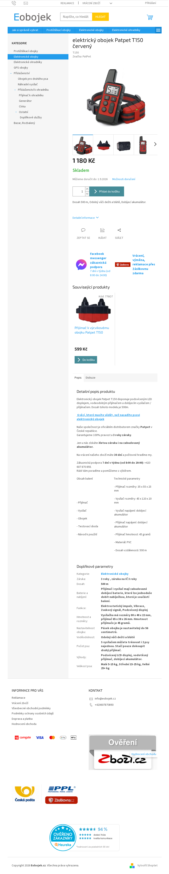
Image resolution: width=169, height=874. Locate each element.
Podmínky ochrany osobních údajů (33, 713)
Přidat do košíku (109, 191)
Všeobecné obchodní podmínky (31, 708)
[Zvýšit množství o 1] (87, 189)
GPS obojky (21, 68)
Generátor (25, 101)
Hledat (100, 16)
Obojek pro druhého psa (33, 79)
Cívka (22, 106)
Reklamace (67, 3)
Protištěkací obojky (26, 51)
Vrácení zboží (91, 3)
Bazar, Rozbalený (24, 123)
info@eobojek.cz (105, 699)
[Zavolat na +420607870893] (18, 3)
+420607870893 (104, 705)
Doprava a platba (22, 719)
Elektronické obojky (26, 57)
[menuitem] (25, 30)
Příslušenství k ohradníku (33, 90)
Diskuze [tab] (90, 378)
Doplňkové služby (31, 117)
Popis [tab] (78, 378)
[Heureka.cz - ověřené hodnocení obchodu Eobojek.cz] (84, 838)
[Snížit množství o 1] (87, 193)
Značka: (82, 57)
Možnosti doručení (123, 179)
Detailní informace (84, 218)
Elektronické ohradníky (28, 62)
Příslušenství (22, 73)
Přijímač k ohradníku (31, 95)
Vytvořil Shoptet (147, 865)
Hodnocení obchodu (24, 724)
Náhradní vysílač (28, 84)
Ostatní (23, 112)
